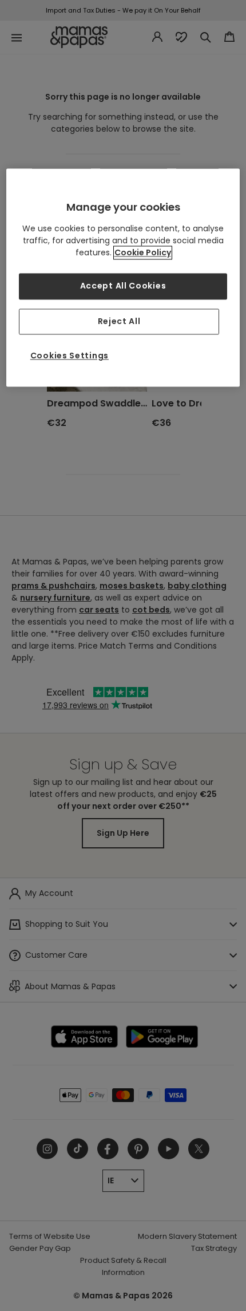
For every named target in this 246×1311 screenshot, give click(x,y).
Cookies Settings (69, 356)
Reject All (119, 321)
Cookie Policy (142, 252)
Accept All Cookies (123, 285)
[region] (123, 277)
